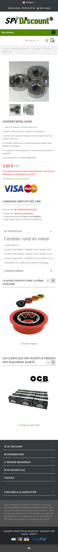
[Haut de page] (29, 548)
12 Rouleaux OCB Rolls (29, 425)
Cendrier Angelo (29, 343)
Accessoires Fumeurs (20, 49)
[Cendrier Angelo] (29, 314)
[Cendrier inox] (29, 81)
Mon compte (45, 8)
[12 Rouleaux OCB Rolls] (29, 396)
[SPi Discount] (29, 20)
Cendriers (37, 49)
